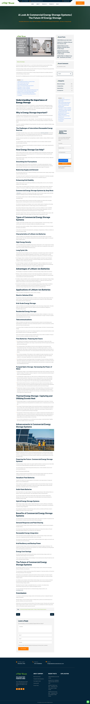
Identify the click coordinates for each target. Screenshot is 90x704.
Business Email (61, 147)
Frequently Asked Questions (38, 678)
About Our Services (36, 676)
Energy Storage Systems (41, 609)
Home (32, 4)
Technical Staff (36, 683)
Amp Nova (19, 193)
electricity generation (44, 132)
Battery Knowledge (21, 61)
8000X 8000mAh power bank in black (64, 40)
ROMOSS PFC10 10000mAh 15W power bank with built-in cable (53, 682)
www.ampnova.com (19, 590)
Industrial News (60, 88)
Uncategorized (60, 90)
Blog (57, 4)
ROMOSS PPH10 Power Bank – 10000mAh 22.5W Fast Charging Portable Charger (63, 52)
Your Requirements (61, 152)
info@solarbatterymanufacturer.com (55, 663)
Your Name (60, 143)
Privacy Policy (36, 685)
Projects (51, 4)
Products (44, 4)
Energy (35, 609)
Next (52, 614)
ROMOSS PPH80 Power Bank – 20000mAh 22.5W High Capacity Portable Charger (63, 47)
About (38, 4)
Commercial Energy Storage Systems (27, 609)
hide (63, 98)
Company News (60, 86)
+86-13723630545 (38, 663)
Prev (18, 614)
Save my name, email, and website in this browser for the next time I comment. (33, 645)
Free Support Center (37, 681)
